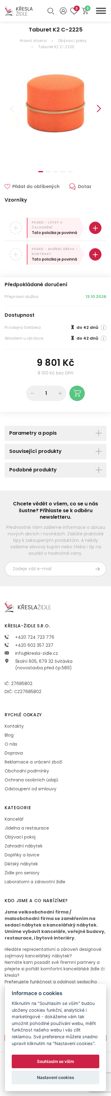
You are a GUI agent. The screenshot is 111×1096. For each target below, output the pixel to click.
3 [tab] (55, 171)
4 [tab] (62, 171)
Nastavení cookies (55, 1077)
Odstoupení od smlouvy (30, 789)
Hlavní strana (33, 40)
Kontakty (14, 726)
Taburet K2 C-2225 (56, 46)
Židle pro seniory (22, 873)
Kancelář (14, 819)
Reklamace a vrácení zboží (33, 762)
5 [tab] (70, 171)
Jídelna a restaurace (27, 828)
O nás (11, 744)
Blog (9, 735)
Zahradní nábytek (24, 846)
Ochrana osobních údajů (31, 780)
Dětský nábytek (21, 864)
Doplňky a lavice (22, 855)
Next (99, 108)
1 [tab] (40, 171)
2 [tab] (48, 171)
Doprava (14, 753)
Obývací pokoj (72, 40)
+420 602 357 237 (33, 645)
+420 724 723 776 (34, 637)
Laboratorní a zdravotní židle (35, 882)
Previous (12, 108)
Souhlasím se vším (55, 1061)
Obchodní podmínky (27, 771)
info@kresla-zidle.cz (36, 653)
